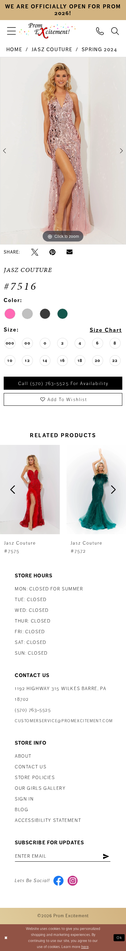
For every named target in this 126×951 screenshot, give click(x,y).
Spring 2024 (99, 49)
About (23, 756)
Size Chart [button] (106, 330)
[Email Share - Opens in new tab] (70, 252)
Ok (119, 937)
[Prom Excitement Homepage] (47, 31)
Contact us (30, 767)
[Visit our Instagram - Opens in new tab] (72, 881)
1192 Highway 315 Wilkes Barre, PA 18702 (60, 694)
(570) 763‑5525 (33, 710)
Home (14, 49)
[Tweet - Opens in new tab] (34, 252)
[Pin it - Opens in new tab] (52, 252)
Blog (21, 810)
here (85, 946)
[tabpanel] (63, 151)
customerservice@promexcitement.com (64, 721)
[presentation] (30, 489)
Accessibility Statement (48, 820)
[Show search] (115, 31)
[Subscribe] (106, 856)
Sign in (24, 799)
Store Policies (35, 777)
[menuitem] (11, 31)
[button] (11, 31)
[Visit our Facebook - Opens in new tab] (58, 881)
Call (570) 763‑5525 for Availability (63, 383)
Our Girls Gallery (40, 788)
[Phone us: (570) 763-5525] (100, 31)
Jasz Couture (52, 49)
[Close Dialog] (5, 938)
